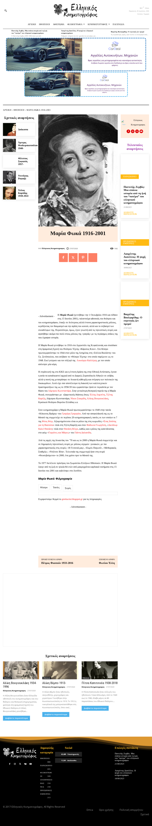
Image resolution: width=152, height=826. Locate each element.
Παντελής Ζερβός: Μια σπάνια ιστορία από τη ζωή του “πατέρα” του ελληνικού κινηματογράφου (135, 194)
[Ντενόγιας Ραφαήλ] (9, 177)
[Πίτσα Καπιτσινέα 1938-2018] (100, 670)
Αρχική (7, 110)
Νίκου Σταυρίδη (78, 398)
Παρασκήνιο (129, 176)
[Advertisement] (78, 289)
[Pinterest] (83, 257)
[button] (5, 10)
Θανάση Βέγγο (71, 429)
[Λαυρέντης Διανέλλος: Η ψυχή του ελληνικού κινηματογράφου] (56, 33)
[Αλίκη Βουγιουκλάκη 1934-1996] (21, 670)
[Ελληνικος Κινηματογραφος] (124, 122)
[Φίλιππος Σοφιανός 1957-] (9, 161)
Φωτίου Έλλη (107, 562)
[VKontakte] (25, 764)
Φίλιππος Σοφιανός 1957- (23, 161)
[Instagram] (132, 131)
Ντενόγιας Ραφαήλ (23, 177)
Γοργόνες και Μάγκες (59, 432)
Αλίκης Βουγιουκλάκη (97, 398)
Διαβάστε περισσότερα (16, 718)
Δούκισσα (23, 129)
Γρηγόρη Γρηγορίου (71, 413)
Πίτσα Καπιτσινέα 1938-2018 (100, 683)
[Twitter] (73, 257)
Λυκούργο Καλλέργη (87, 360)
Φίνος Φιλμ (47, 421)
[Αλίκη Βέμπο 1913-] (60, 670)
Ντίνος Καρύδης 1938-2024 (23, 193)
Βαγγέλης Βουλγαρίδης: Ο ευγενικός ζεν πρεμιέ (127, 32)
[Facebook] (63, 257)
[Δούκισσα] (9, 129)
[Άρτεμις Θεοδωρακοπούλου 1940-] (9, 145)
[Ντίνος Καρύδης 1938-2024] (9, 193)
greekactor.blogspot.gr (72, 499)
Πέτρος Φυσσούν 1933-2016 (57, 562)
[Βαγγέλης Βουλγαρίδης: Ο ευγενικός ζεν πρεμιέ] (105, 33)
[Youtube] (141, 131)
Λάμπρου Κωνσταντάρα (59, 391)
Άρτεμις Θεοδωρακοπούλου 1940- (28, 145)
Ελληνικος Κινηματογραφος (53, 248)
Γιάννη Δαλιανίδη (83, 432)
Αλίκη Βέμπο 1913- (54, 683)
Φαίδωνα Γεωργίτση (96, 425)
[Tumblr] (92, 257)
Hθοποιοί (19, 110)
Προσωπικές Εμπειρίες (129, 242)
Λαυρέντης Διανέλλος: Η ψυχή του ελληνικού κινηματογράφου (134, 258)
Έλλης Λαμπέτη (97, 394)
